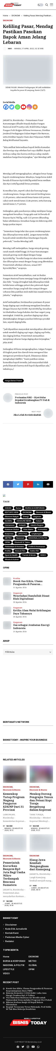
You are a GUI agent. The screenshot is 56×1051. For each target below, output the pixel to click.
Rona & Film (20, 551)
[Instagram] (29, 107)
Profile (8, 551)
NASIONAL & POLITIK (38, 538)
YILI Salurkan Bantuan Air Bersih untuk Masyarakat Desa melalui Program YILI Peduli (29, 999)
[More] (35, 107)
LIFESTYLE (22, 534)
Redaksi (9, 941)
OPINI (7, 542)
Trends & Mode (29, 555)
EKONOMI (16, 15)
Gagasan (37, 516)
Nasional (20, 538)
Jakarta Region (36, 525)
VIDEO (43, 555)
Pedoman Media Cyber (17, 937)
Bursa (18, 508)
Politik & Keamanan (37, 546)
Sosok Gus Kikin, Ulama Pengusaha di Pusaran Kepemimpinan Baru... (27, 584)
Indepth (22, 525)
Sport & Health (11, 555)
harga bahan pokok (13, 380)
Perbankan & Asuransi (14, 546)
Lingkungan (37, 534)
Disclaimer (11, 924)
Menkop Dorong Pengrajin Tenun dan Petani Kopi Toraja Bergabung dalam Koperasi (41, 802)
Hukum (39, 521)
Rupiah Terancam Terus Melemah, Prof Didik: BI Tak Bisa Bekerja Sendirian (28, 1008)
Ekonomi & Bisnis (43, 512)
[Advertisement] (28, 452)
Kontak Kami (12, 933)
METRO (8, 538)
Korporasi (9, 534)
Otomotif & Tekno (22, 542)
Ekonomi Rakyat (12, 516)
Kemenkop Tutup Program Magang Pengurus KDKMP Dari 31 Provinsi (13, 802)
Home (5, 15)
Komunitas (42, 529)
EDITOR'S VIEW (11, 512)
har (10, 49)
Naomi (9, 826)
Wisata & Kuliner (12, 559)
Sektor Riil (34, 551)
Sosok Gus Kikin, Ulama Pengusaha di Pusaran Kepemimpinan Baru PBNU (29, 989)
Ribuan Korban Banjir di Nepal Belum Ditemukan (24, 1003)
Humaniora (9, 525)
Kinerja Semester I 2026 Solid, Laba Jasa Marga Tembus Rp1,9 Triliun (26, 994)
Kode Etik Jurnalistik (16, 929)
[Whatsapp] (17, 107)
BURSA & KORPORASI (35, 508)
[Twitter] (11, 107)
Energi (26, 516)
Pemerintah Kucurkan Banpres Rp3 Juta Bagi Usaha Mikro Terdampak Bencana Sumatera (14, 874)
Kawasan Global (12, 529)
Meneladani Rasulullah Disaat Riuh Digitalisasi (31, 597)
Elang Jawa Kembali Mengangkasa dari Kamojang (40, 864)
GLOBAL (8, 521)
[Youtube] (23, 107)
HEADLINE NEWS (24, 521)
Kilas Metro (28, 529)
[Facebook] (6, 107)
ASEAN (8, 508)
